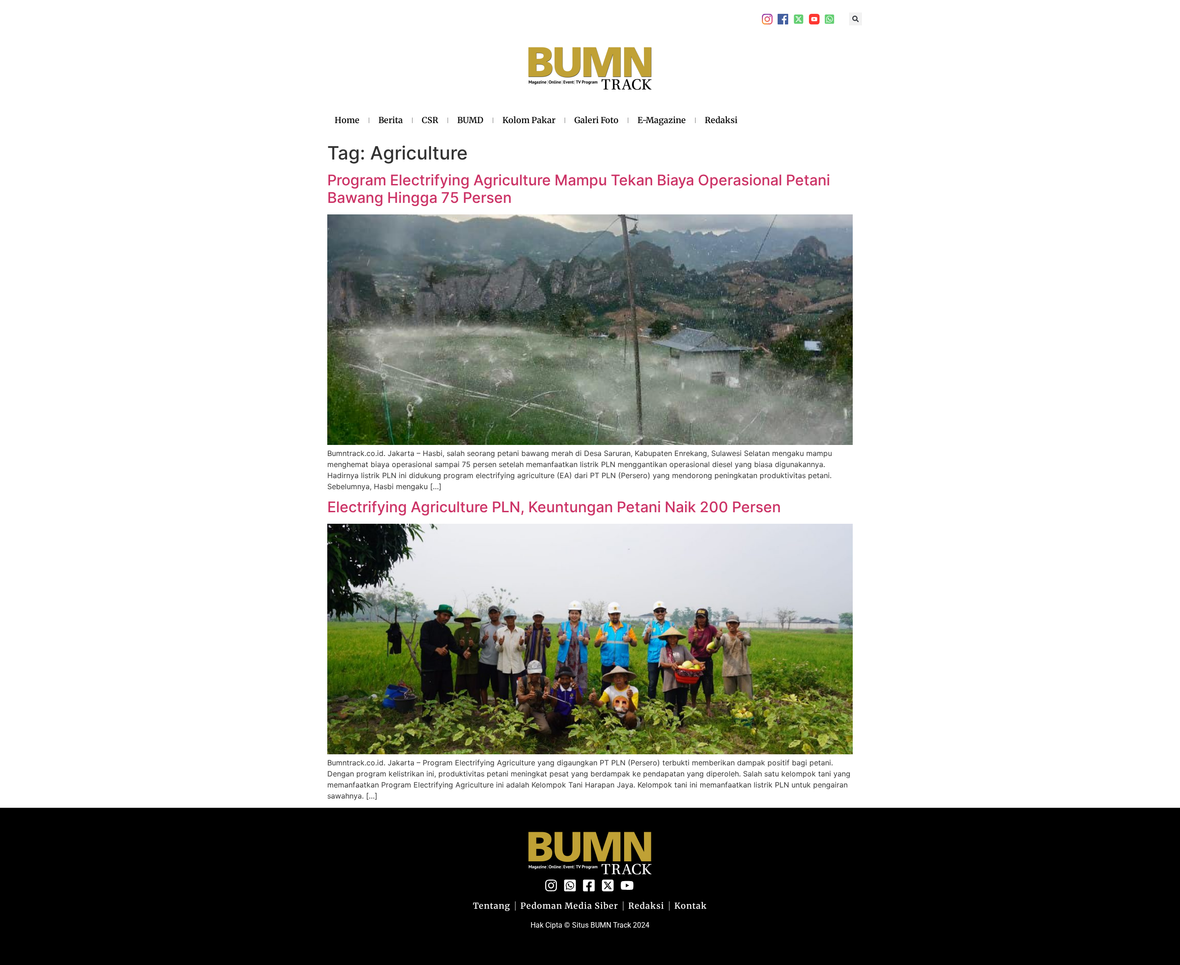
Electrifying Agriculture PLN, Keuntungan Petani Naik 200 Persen (554, 507)
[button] (855, 18)
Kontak (690, 906)
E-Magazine (661, 120)
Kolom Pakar (528, 120)
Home (347, 120)
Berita (390, 120)
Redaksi (721, 120)
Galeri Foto (596, 120)
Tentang (491, 906)
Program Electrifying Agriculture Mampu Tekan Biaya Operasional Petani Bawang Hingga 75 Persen (578, 189)
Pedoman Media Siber (569, 906)
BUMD (470, 120)
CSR (430, 120)
